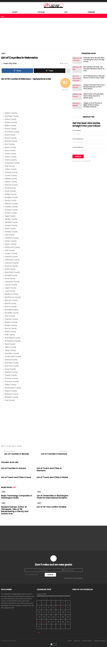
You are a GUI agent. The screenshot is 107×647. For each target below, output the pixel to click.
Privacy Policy (87, 641)
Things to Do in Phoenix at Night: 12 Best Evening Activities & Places (92, 105)
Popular (41, 12)
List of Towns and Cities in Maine (52, 477)
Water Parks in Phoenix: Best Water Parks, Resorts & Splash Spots (93, 96)
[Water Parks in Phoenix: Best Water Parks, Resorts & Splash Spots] (77, 96)
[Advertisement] (53, 33)
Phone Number (77, 139)
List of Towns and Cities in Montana (49, 469)
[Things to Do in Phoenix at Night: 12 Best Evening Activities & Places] (77, 105)
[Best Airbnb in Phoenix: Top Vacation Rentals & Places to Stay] (77, 69)
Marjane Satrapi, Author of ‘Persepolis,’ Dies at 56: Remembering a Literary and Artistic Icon (14, 510)
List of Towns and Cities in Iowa (16, 477)
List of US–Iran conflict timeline (51, 506)
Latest (15, 12)
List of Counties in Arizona (13, 468)
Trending (91, 12)
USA (20, 446)
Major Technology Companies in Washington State (16, 496)
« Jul (38, 632)
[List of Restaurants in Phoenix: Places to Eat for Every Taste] (77, 78)
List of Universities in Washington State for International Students (52, 496)
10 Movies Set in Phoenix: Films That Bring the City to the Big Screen (93, 60)
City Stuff (7, 446)
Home (70, 641)
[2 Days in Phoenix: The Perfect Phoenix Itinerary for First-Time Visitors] (77, 87)
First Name (76, 130)
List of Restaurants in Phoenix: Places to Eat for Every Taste (94, 77)
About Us (77, 641)
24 (39, 622)
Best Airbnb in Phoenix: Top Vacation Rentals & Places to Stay (94, 69)
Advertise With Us (100, 641)
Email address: (78, 147)
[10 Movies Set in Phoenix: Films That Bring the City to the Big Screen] (77, 60)
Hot (66, 12)
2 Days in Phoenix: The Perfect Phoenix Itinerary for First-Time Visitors (94, 87)
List (14, 446)
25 (44, 622)
